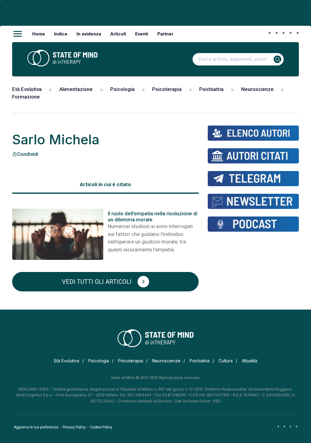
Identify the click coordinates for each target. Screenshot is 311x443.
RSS (216, 401)
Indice (60, 34)
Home (38, 34)
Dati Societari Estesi (192, 401)
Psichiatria (211, 89)
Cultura (226, 360)
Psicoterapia (167, 89)
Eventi (141, 34)
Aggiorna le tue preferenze (36, 427)
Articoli (118, 34)
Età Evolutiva (27, 89)
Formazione (26, 97)
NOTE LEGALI (103, 401)
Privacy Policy (74, 427)
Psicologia (122, 89)
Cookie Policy (101, 427)
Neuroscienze (257, 89)
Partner (165, 34)
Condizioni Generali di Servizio (145, 401)
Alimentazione (76, 89)
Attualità (249, 360)
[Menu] (17, 34)
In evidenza (89, 34)
